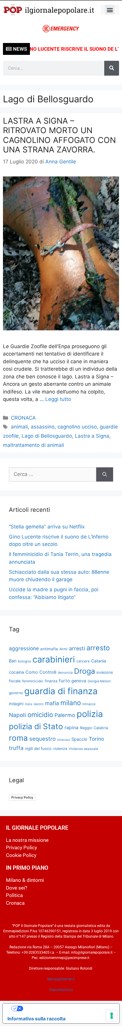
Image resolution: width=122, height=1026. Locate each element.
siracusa (63, 740)
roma (18, 738)
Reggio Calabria (94, 728)
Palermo (64, 715)
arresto (98, 647)
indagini (16, 703)
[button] (110, 10)
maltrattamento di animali (33, 445)
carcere (83, 661)
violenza (60, 748)
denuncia (65, 672)
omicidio (40, 714)
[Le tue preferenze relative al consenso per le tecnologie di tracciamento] (111, 1015)
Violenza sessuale (83, 749)
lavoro (39, 704)
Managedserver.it (61, 979)
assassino (42, 427)
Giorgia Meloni (99, 681)
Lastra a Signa (92, 436)
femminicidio (32, 681)
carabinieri (54, 659)
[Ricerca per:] (52, 474)
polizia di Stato (36, 726)
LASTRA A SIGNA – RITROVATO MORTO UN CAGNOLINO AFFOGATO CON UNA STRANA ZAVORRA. (59, 135)
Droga (84, 671)
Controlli (47, 672)
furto (64, 681)
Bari (12, 660)
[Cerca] (111, 68)
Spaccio (79, 739)
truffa (16, 748)
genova (78, 680)
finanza (51, 681)
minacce (89, 704)
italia (28, 704)
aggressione (24, 648)
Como (31, 672)
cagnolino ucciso (77, 427)
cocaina (16, 672)
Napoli (17, 714)
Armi (64, 649)
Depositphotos (61, 990)
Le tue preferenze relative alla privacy (67, 1008)
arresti (77, 648)
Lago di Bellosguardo (47, 436)
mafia (52, 703)
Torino (96, 739)
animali (19, 427)
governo (16, 693)
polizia (90, 714)
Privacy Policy (22, 797)
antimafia (49, 648)
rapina (71, 727)
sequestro (42, 738)
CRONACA (23, 418)
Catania (98, 660)
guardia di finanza (61, 691)
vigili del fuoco (38, 748)
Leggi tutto (58, 399)
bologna (24, 661)
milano (70, 703)
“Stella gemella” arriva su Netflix (47, 527)
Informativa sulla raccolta (36, 1019)
